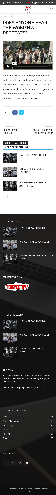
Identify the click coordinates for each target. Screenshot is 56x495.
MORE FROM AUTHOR (16, 147)
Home (5, 16)
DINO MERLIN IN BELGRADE (10, 131)
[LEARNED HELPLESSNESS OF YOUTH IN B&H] (10, 186)
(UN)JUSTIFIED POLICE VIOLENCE (34, 242)
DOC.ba (28, 491)
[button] (4, 9)
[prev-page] (4, 196)
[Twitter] (21, 112)
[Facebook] (15, 112)
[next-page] (9, 196)
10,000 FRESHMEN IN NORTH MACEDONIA (43, 131)
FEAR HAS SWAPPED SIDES (33, 155)
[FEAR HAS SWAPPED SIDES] (10, 158)
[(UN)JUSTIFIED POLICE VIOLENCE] (10, 172)
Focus (6, 162)
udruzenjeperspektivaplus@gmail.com (27, 387)
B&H (12, 16)
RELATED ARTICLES (15, 143)
